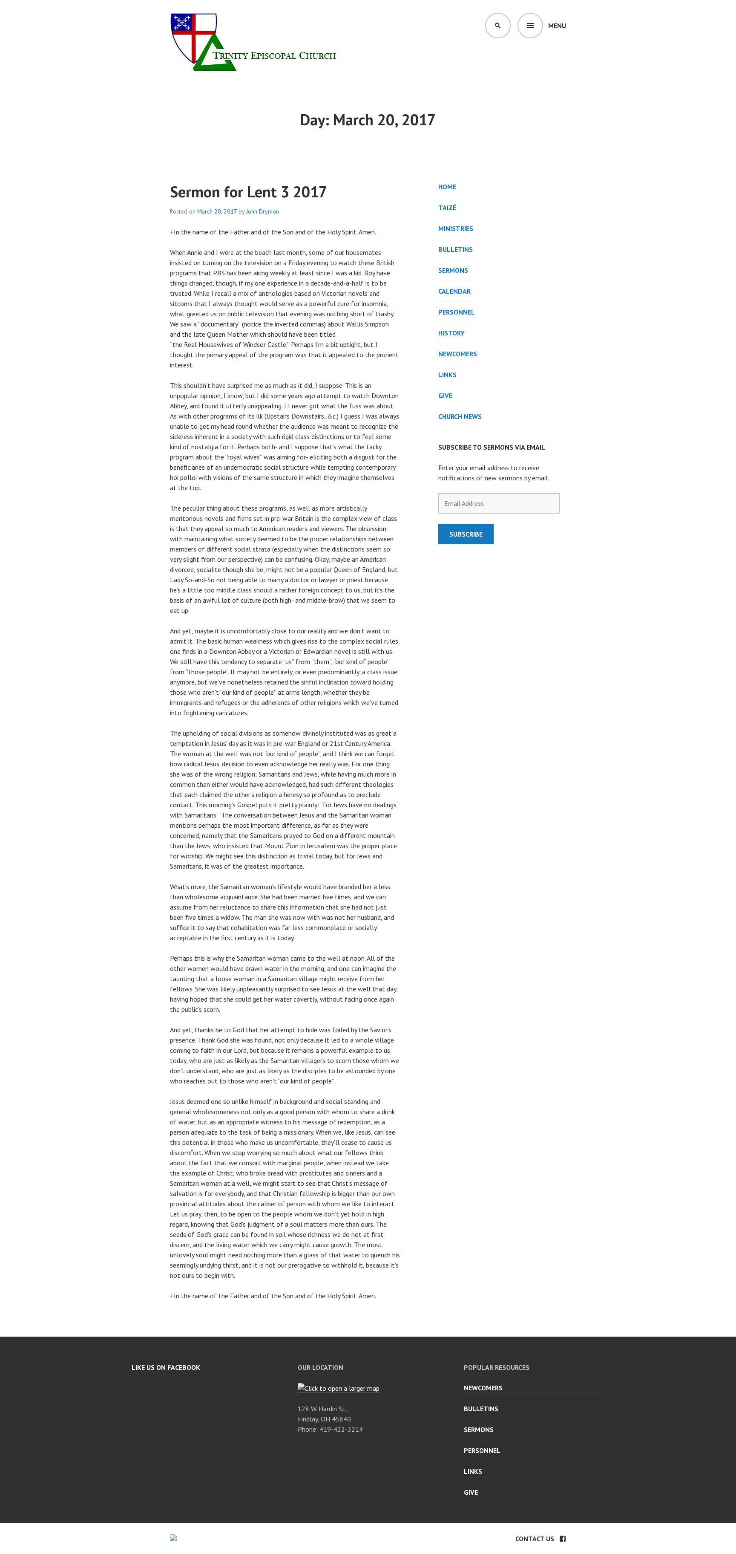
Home (447, 186)
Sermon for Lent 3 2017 (248, 192)
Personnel (456, 312)
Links (447, 374)
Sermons (453, 270)
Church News (460, 416)
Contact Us (534, 1538)
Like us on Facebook (166, 1367)
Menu (557, 25)
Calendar (454, 291)
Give (445, 395)
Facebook (562, 1539)
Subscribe (466, 534)
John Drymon (262, 211)
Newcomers (457, 354)
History (451, 333)
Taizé (447, 207)
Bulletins (455, 249)
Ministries (455, 228)
